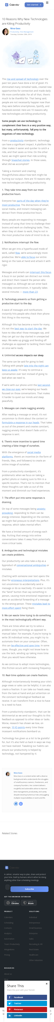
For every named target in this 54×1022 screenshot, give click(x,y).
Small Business (35, 928)
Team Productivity (12, 944)
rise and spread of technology (23, 79)
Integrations (9, 949)
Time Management (26, 32)
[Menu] (47, 4)
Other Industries (36, 960)
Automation (9, 939)
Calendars (8, 917)
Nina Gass (15, 28)
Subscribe (29, 889)
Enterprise (33, 933)
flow (17, 252)
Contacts (8, 928)
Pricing (7, 955)
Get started (32, 4)
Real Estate (34, 949)
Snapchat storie (20, 160)
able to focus (28, 257)
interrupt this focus (40, 272)
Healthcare (33, 955)
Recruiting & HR (35, 944)
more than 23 (30, 291)
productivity (17, 140)
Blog (6, 979)
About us (8, 974)
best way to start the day (28, 328)
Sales (31, 939)
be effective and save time (25, 645)
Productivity (14, 32)
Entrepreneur (34, 922)
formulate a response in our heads (20, 422)
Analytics (8, 933)
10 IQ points (18, 727)
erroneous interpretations (25, 580)
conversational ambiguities (31, 565)
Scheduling (8, 922)
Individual (33, 917)
